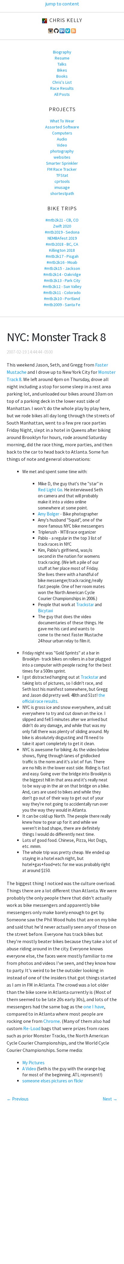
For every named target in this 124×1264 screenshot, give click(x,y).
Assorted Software (62, 127)
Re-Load (31, 1028)
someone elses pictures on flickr (52, 1081)
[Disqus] (62, 1183)
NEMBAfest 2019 (62, 238)
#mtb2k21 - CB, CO (62, 220)
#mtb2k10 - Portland (62, 298)
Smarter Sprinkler (62, 163)
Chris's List (62, 82)
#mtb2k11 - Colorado (62, 292)
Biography (62, 52)
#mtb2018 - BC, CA (62, 244)
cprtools (62, 181)
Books (62, 76)
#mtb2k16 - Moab (62, 262)
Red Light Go (50, 490)
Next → (110, 1099)
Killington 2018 (62, 250)
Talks (62, 64)
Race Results (62, 88)
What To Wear (62, 121)
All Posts (62, 94)
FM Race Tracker (62, 169)
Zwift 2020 (62, 226)
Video (62, 145)
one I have (93, 1007)
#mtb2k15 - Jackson (62, 268)
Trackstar (85, 604)
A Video (29, 1069)
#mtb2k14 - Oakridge (62, 274)
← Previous (18, 1099)
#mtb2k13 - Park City (62, 280)
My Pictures (33, 1062)
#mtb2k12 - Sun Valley (62, 286)
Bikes (62, 70)
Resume (62, 58)
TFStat (62, 175)
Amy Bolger (48, 514)
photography (62, 151)
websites (62, 157)
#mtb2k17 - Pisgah (62, 256)
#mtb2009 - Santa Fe (62, 304)
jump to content (62, 4)
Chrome (51, 1021)
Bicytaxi (45, 610)
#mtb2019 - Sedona (62, 232)
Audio (62, 139)
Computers (62, 133)
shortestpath (62, 193)
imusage (62, 187)
